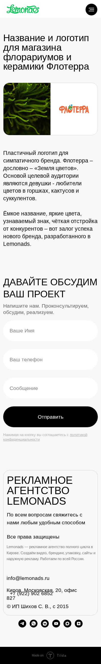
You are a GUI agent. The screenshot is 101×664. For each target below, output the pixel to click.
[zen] (79, 623)
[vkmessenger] (45, 623)
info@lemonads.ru (28, 578)
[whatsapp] (34, 623)
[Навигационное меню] (91, 9)
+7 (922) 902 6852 (31, 593)
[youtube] (56, 623)
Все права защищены (33, 536)
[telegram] (22, 623)
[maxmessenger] (67, 623)
